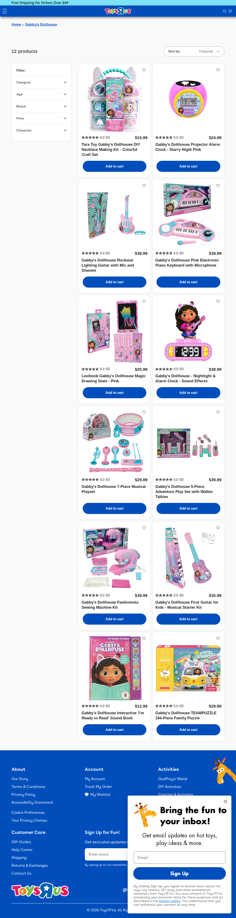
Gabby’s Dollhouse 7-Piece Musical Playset (114, 489)
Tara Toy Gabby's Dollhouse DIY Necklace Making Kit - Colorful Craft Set (111, 149)
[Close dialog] (225, 801)
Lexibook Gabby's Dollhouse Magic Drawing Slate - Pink (114, 378)
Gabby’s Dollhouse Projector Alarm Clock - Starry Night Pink (187, 147)
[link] (96, 137)
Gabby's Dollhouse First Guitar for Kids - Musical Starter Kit (186, 605)
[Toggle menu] (4, 11)
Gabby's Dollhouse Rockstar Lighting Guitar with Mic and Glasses (108, 265)
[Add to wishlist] (144, 70)
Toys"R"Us (108, 910)
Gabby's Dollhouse (41, 24)
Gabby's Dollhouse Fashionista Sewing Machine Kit (110, 605)
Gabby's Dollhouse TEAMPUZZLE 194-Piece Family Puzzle (185, 715)
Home (16, 24)
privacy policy (169, 901)
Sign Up (179, 873)
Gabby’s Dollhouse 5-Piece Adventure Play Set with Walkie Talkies (183, 491)
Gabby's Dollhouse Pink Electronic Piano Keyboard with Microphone (187, 262)
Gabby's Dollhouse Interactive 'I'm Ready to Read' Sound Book (113, 715)
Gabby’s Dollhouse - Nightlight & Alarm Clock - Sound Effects (185, 378)
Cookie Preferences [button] (28, 812)
